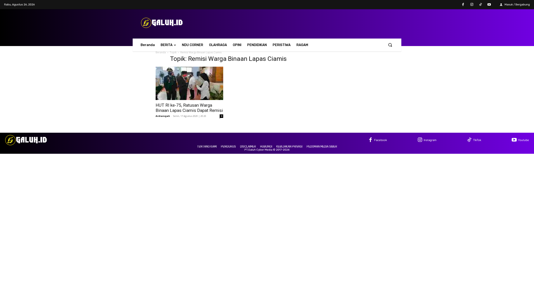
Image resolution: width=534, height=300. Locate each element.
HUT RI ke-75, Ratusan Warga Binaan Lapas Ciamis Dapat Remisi (189, 108)
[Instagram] (471, 4)
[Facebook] (463, 4)
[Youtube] (489, 4)
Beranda (161, 52)
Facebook (380, 140)
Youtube (523, 140)
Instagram (430, 140)
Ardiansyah (163, 116)
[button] (390, 45)
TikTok (477, 140)
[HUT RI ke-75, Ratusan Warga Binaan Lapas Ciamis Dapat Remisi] (189, 83)
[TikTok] (480, 4)
